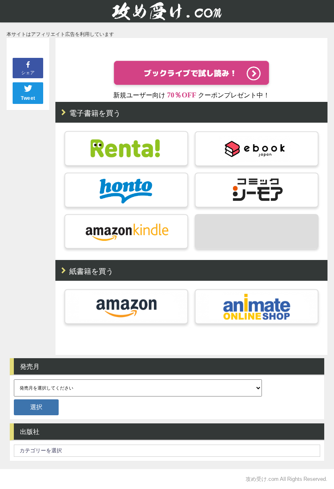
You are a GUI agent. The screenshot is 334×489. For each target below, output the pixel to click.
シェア (28, 72)
